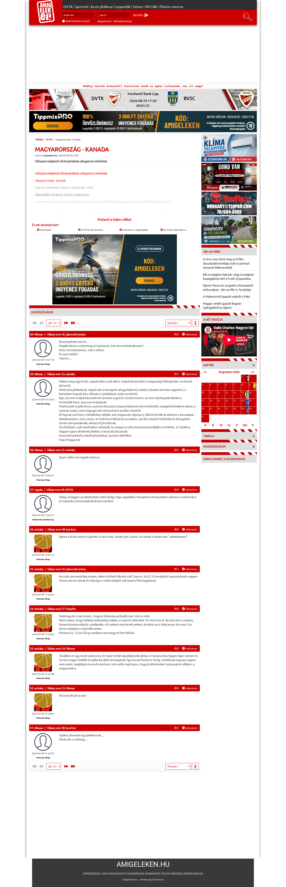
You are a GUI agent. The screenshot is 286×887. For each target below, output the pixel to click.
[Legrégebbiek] (73, 323)
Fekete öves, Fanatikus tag (43, 519)
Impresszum (91, 873)
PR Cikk (151, 6)
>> (252, 372)
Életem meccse (171, 6)
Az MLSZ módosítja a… (175, 229)
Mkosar (38, 334)
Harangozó (45, 229)
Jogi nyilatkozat (113, 873)
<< (205, 372)
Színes (138, 6)
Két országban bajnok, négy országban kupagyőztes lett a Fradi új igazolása (228, 276)
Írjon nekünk (172, 873)
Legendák (122, 6)
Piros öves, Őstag (43, 364)
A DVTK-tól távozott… (93, 229)
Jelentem (191, 334)
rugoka (38, 489)
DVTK (68, 6)
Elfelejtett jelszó (122, 21)
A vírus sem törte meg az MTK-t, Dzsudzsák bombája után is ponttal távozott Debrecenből (226, 263)
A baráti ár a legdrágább (135, 229)
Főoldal (39, 139)
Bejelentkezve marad (78, 21)
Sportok (81, 6)
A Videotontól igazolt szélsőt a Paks (226, 296)
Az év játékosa (101, 6)
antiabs (38, 529)
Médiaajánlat (193, 873)
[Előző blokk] (65, 323)
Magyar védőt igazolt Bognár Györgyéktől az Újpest (222, 305)
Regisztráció (104, 21)
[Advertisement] (143, 54)
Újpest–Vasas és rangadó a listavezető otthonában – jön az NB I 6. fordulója (228, 287)
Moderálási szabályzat (143, 873)
